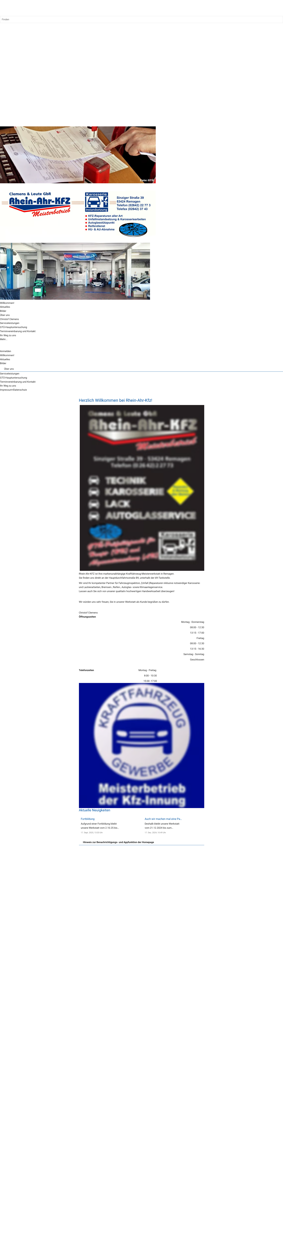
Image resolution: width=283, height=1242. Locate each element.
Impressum (6, 389)
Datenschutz (20, 389)
